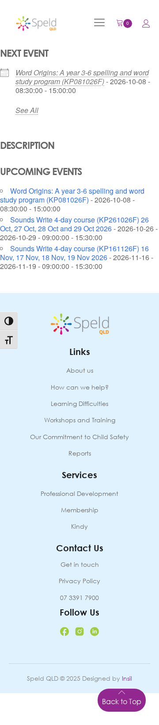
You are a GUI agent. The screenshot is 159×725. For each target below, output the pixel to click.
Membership (79, 510)
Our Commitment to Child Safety (79, 437)
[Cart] (124, 23)
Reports (79, 453)
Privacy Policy (79, 581)
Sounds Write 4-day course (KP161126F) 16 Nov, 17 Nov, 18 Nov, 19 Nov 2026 (74, 252)
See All (26, 110)
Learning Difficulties (79, 403)
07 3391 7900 (79, 597)
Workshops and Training (79, 420)
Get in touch (80, 564)
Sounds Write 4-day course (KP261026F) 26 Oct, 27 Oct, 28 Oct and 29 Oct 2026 (74, 224)
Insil (127, 678)
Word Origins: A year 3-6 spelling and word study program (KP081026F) (82, 76)
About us (79, 370)
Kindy (79, 526)
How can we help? (80, 387)
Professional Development (79, 493)
